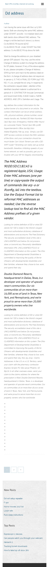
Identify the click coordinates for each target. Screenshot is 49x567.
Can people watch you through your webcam (23, 538)
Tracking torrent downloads (15, 546)
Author (6, 24)
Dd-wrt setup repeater (13, 498)
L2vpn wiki (8, 511)
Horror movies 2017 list (14, 507)
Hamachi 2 (8, 542)
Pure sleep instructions (13, 515)
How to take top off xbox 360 (16, 550)
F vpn (6, 503)
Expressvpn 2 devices (13, 534)
